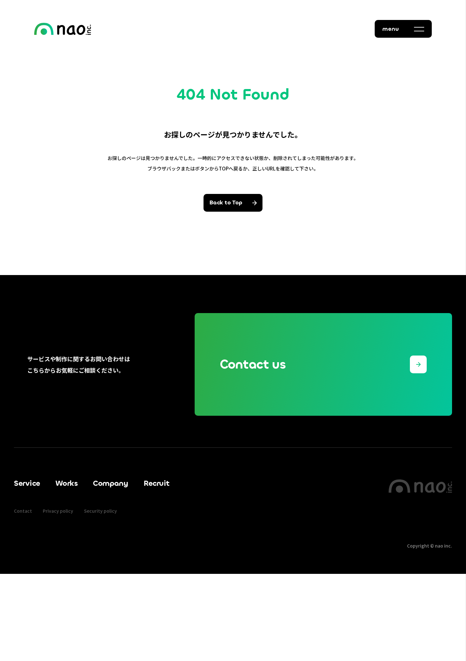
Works (66, 483)
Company (110, 483)
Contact (23, 511)
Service (27, 483)
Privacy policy (58, 511)
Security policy (100, 511)
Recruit (157, 483)
